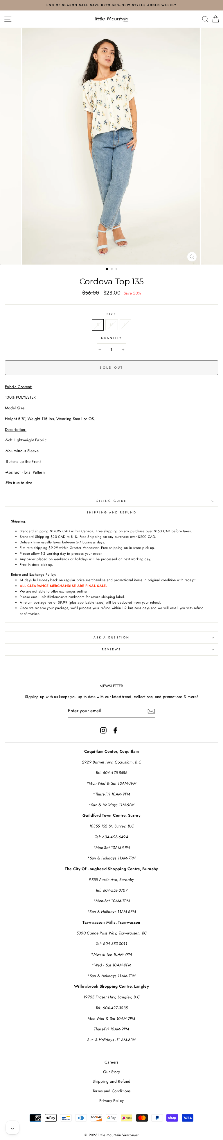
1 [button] (107, 269)
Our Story (111, 1072)
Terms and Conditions (112, 1091)
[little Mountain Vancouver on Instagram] (103, 730)
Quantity (111, 338)
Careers (111, 1062)
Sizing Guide (111, 501)
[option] (111, 146)
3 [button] (117, 269)
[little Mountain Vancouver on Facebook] (115, 730)
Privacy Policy (111, 1100)
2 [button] (112, 269)
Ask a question (111, 637)
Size (111, 314)
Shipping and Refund (111, 1081)
